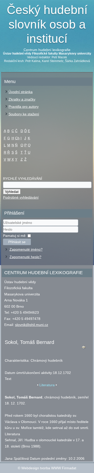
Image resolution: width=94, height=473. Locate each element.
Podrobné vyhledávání (21, 197)
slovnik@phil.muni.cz (31, 325)
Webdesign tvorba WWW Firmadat (48, 468)
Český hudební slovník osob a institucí (47, 24)
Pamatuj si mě (14, 236)
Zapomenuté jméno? (26, 249)
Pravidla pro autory (24, 107)
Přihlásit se (17, 242)
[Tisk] (84, 348)
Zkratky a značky (22, 99)
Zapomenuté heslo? (25, 257)
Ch (17, 138)
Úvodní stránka (21, 92)
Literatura (47, 385)
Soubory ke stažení (24, 114)
